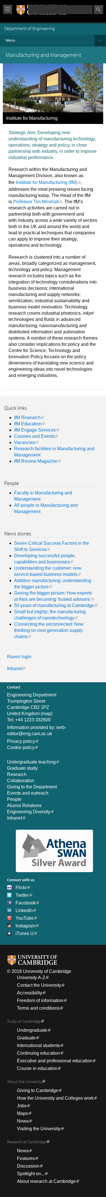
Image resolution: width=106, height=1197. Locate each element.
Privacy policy (21, 741)
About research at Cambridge (46, 1181)
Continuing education (38, 1053)
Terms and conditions (38, 1008)
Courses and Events (34, 436)
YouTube (25, 918)
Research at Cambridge (26, 1141)
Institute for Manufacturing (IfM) (46, 182)
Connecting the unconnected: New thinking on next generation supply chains (48, 630)
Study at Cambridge (24, 1021)
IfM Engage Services (35, 430)
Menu (10, 40)
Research (17, 774)
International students (38, 1045)
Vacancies (24, 442)
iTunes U (25, 933)
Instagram (25, 925)
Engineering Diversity (28, 811)
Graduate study (22, 768)
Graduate (26, 1037)
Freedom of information (40, 1000)
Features (26, 1158)
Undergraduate (32, 1030)
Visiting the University (38, 1128)
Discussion (28, 1166)
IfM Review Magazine (35, 461)
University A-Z (31, 977)
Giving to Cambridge (37, 1090)
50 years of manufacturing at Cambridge (54, 605)
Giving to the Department (32, 786)
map (46, 713)
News (23, 1121)
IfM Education (28, 423)
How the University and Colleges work (55, 1098)
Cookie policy (20, 747)
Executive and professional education (54, 1060)
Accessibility (29, 992)
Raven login (19, 656)
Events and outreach (27, 793)
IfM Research (27, 417)
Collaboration (20, 780)
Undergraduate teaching (31, 762)
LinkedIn (24, 910)
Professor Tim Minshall (36, 201)
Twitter (22, 895)
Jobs (22, 1105)
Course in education (37, 1068)
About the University (24, 1081)
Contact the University (39, 985)
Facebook (26, 902)
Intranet (14, 668)
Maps (22, 1113)
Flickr (21, 887)
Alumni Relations (24, 805)
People (14, 799)
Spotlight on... (30, 1173)
